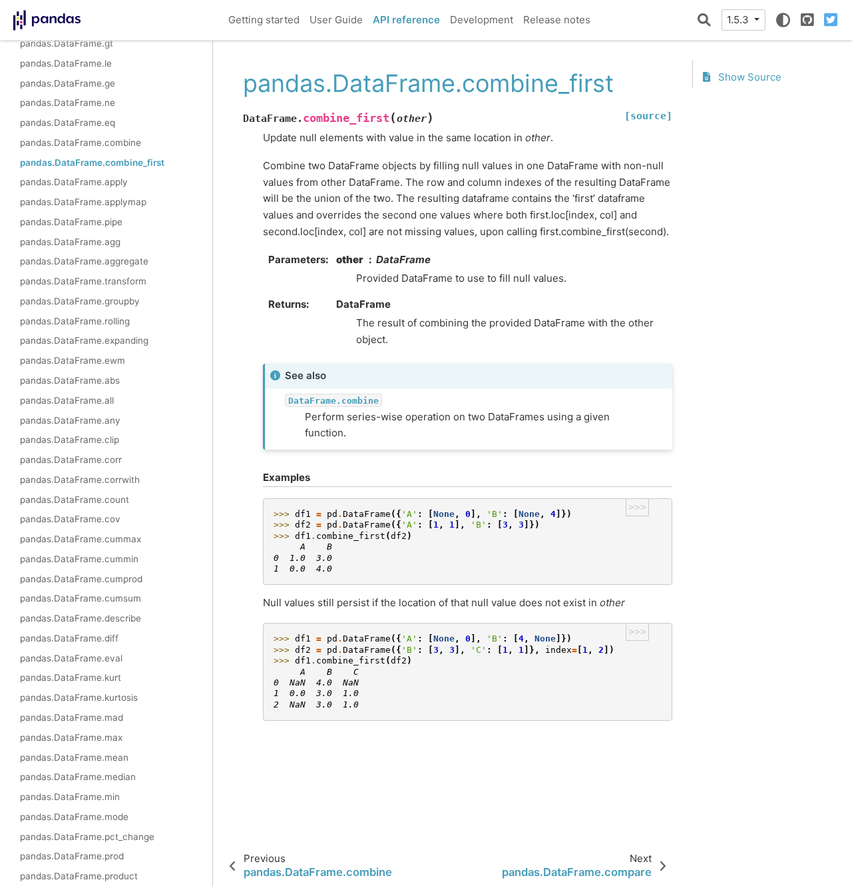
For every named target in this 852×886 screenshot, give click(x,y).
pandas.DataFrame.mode (74, 816)
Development (481, 19)
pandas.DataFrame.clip (69, 439)
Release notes (556, 19)
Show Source (748, 77)
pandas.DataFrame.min (70, 796)
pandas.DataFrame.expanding (84, 340)
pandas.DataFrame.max (71, 737)
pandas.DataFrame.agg (70, 241)
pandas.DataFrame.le (66, 62)
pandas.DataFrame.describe (80, 618)
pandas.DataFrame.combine (80, 142)
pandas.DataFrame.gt (66, 43)
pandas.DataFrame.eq (67, 122)
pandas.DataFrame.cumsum (80, 598)
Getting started (264, 19)
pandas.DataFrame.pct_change (87, 836)
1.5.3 (739, 19)
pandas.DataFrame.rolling (75, 320)
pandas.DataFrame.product (79, 876)
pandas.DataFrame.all (67, 400)
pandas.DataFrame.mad (71, 717)
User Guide (336, 19)
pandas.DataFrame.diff (69, 638)
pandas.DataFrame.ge (67, 82)
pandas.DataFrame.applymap (83, 202)
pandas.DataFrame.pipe (71, 222)
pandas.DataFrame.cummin (79, 559)
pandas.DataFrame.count (74, 499)
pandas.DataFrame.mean (74, 756)
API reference (406, 19)
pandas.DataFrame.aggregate (84, 261)
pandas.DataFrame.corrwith (80, 479)
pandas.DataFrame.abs (70, 380)
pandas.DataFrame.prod (72, 856)
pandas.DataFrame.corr (71, 459)
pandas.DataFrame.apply (74, 182)
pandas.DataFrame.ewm (72, 360)
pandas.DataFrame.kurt (70, 677)
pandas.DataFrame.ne (67, 102)
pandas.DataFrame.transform (83, 281)
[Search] (704, 20)
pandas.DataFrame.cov (70, 519)
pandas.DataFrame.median (78, 776)
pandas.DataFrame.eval (71, 657)
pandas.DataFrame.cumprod (81, 578)
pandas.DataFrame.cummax (80, 539)
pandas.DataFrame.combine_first (92, 162)
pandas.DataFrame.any (70, 419)
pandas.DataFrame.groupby (80, 301)
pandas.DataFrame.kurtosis (79, 697)
